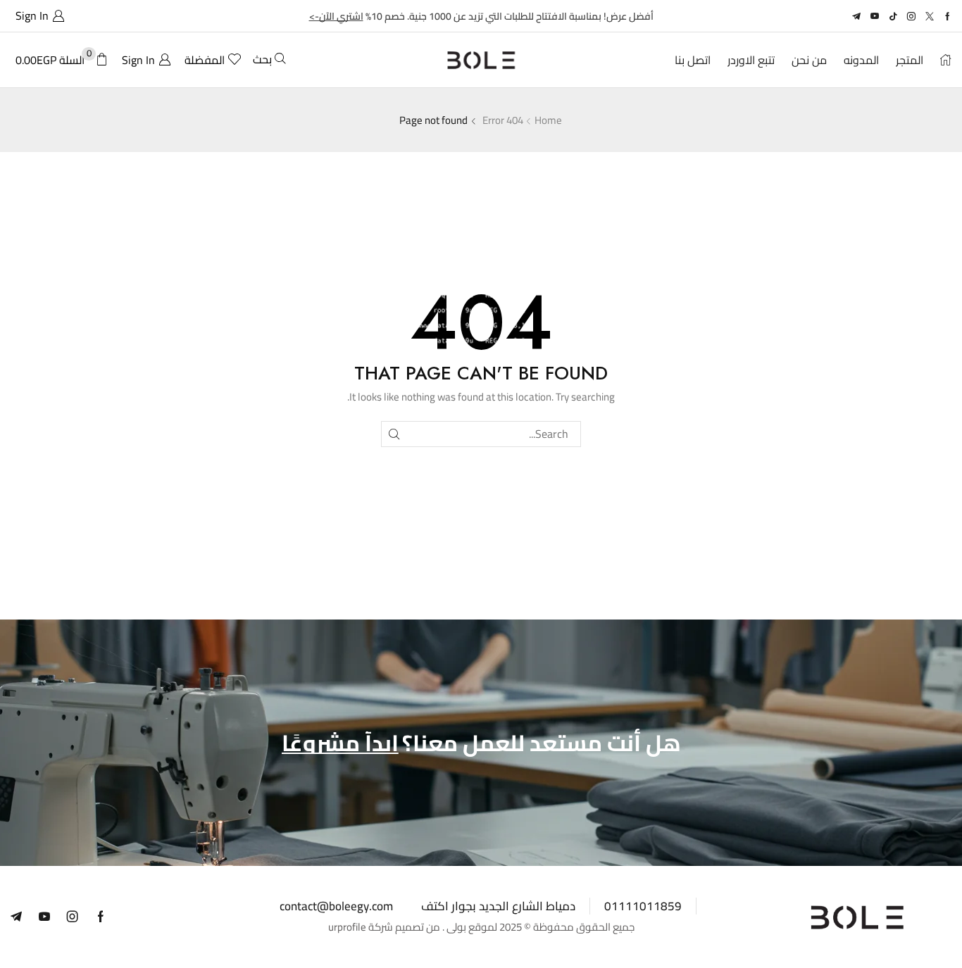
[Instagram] (911, 16)
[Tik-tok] (893, 16)
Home (548, 120)
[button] (38, 16)
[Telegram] (856, 16)
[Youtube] (874, 16)
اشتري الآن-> (336, 16)
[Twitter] (929, 16)
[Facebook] (947, 16)
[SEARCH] (394, 434)
